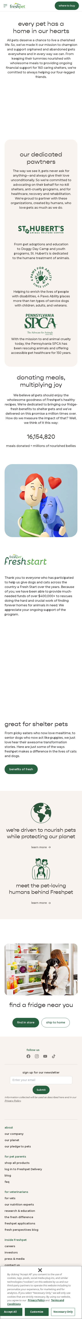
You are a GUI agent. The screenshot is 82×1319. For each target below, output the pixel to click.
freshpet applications (20, 1223)
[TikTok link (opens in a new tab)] (53, 1056)
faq (7, 1182)
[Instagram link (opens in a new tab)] (37, 1056)
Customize (36, 1311)
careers (10, 1246)
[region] (41, 1292)
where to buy (67, 5)
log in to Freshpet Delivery (23, 1169)
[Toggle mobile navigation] (5, 5)
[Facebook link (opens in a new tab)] (28, 1056)
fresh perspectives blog (21, 1229)
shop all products (17, 1163)
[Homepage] (17, 6)
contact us (12, 1265)
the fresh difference (19, 1217)
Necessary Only (63, 1311)
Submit (41, 1089)
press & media (15, 1259)
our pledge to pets (18, 1146)
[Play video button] (41, 110)
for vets (10, 1198)
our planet (12, 1140)
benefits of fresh (21, 769)
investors (11, 1252)
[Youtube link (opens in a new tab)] (45, 1056)
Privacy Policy (13, 1100)
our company (14, 1134)
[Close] (40, 1270)
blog (8, 1175)
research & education (20, 1211)
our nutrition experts (19, 1204)
